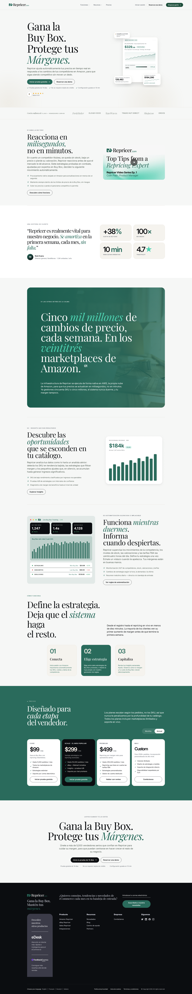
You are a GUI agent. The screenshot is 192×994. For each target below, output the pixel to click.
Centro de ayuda (93, 926)
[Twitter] (142, 919)
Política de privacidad (101, 989)
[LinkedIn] (146, 919)
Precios (109, 5)
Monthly (148, 731)
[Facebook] (150, 919)
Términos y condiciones (131, 989)
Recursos (97, 5)
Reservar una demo (155, 5)
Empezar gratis (173, 5)
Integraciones (64, 929)
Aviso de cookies (115, 989)
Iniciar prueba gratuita (44, 779)
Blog (88, 922)
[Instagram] (153, 919)
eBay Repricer (64, 922)
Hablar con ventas (113, 779)
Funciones (84, 5)
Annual (159, 731)
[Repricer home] (19, 5)
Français (51, 989)
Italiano (66, 989)
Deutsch (59, 989)
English (44, 989)
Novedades (91, 919)
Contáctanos (148, 779)
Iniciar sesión (140, 5)
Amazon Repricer (66, 919)
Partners (90, 929)
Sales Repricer (65, 926)
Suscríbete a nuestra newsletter (136, 904)
